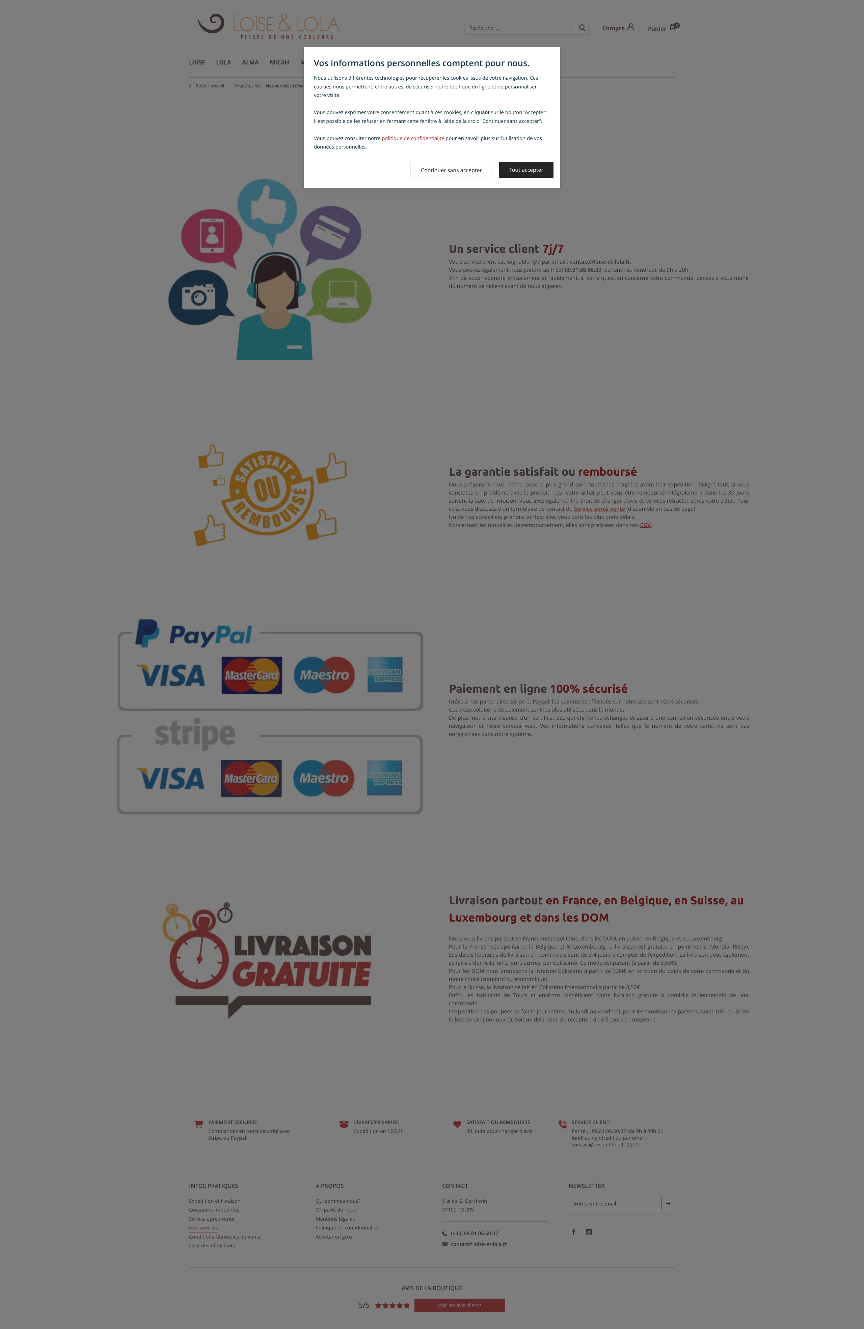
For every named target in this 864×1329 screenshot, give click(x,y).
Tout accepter (526, 170)
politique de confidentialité (413, 138)
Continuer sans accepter (451, 170)
